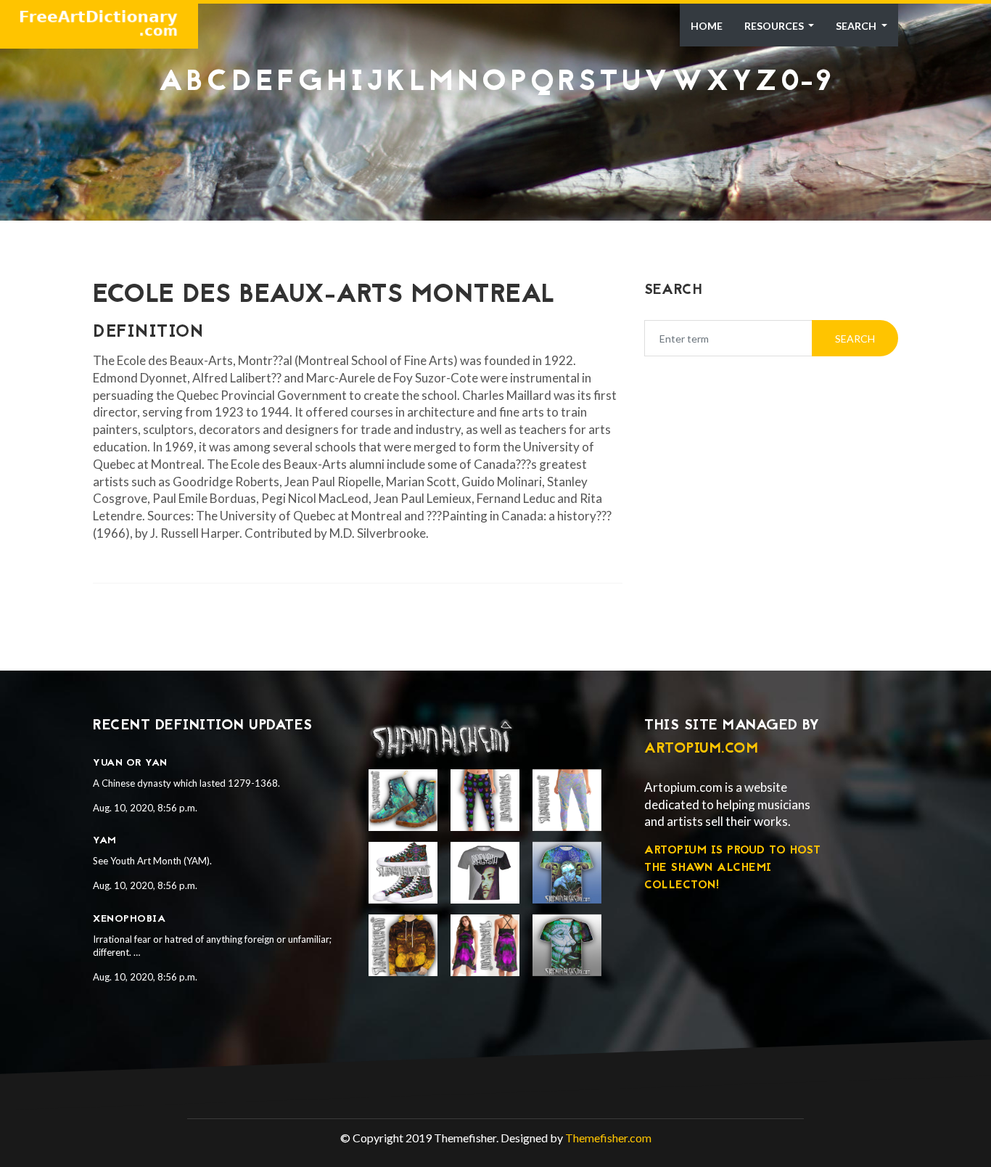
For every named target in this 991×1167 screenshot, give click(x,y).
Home (707, 26)
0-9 (807, 82)
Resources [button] (775, 26)
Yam (105, 840)
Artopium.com (701, 749)
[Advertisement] (495, 135)
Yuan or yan (130, 763)
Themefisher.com (608, 1138)
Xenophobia (129, 919)
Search (857, 26)
